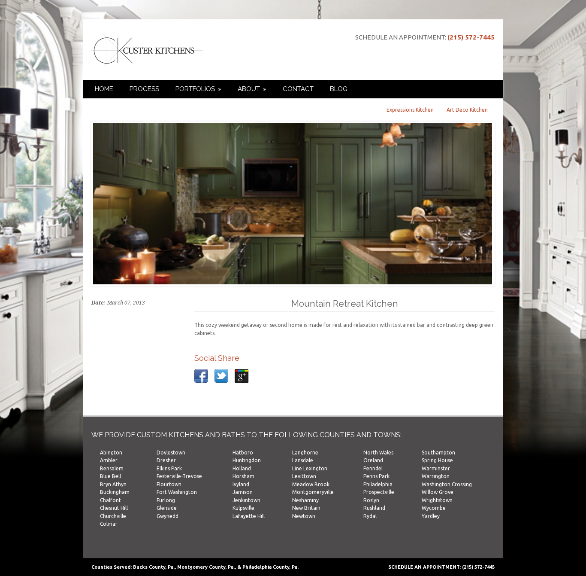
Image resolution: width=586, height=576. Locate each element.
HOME (104, 89)
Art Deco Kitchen (467, 110)
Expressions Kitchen (410, 110)
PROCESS (144, 89)
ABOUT (252, 89)
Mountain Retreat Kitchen (344, 303)
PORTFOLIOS (198, 89)
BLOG (338, 89)
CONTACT (298, 89)
